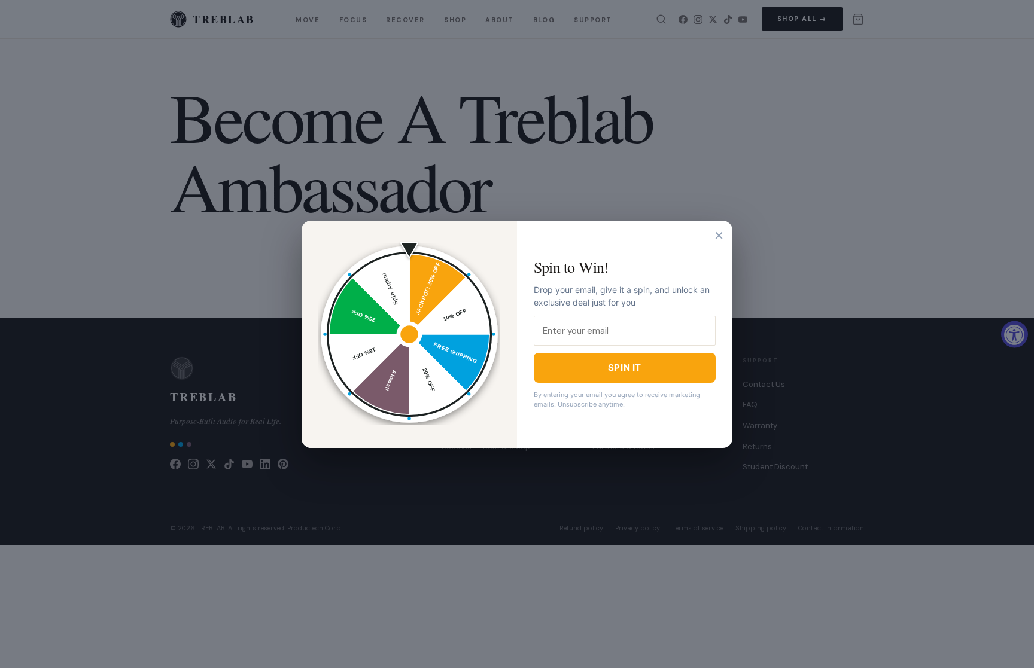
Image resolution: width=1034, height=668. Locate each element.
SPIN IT (624, 367)
